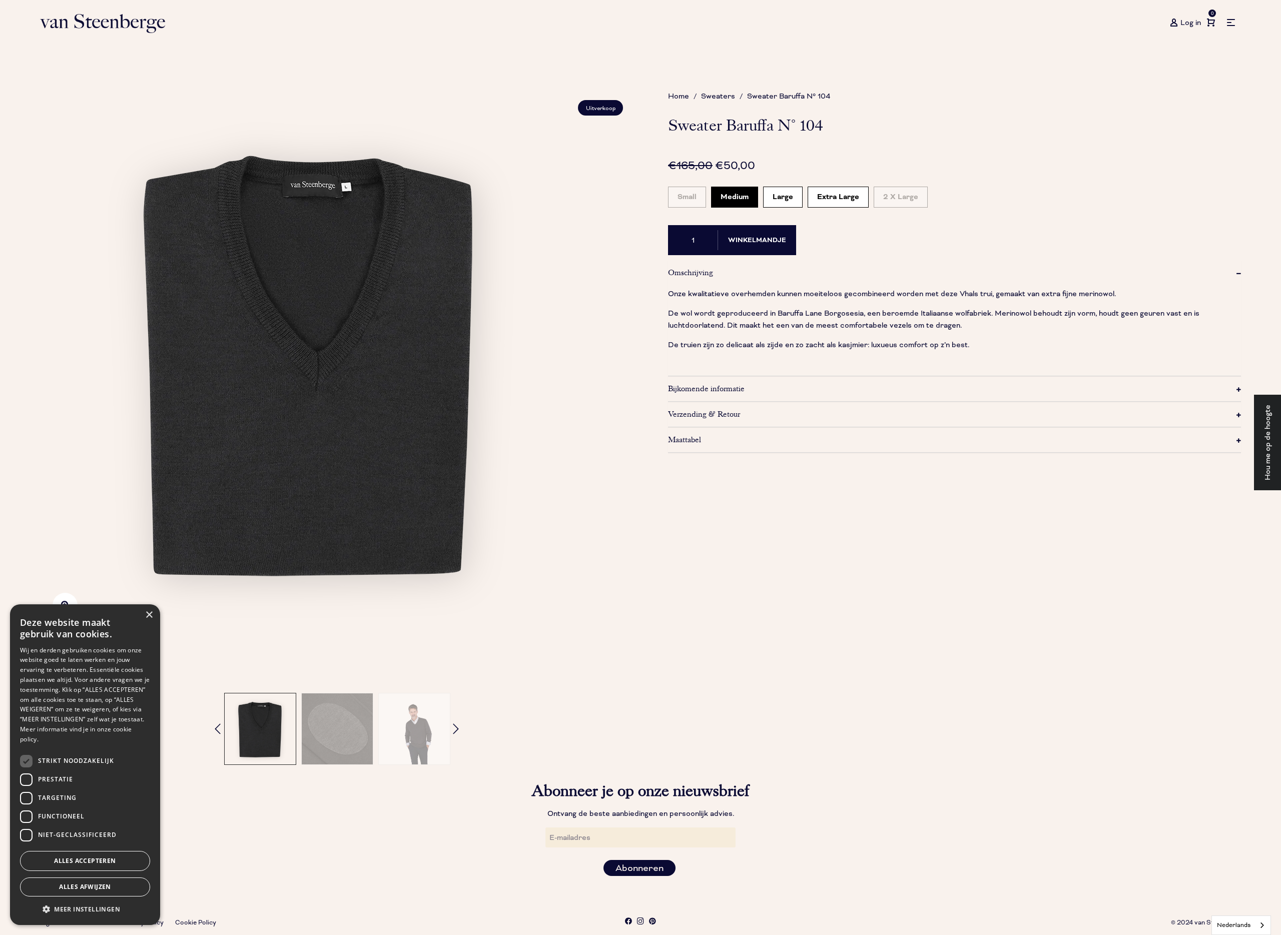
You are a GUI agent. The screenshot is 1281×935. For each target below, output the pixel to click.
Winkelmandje (757, 240)
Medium (735, 194)
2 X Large (900, 194)
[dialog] (85, 764)
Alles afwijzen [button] (85, 886)
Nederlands (1233, 925)
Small (687, 194)
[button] (85, 909)
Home (678, 96)
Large (783, 194)
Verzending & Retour (704, 414)
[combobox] (1241, 925)
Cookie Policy (195, 922)
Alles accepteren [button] (85, 860)
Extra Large (838, 194)
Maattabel (684, 440)
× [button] (149, 615)
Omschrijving (690, 273)
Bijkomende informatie (706, 389)
